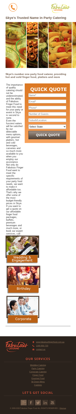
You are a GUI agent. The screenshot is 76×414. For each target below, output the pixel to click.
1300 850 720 (42, 346)
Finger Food (37, 375)
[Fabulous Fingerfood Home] (60, 8)
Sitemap (63, 408)
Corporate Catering (37, 372)
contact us (40, 349)
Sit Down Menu (38, 382)
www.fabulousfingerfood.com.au (50, 342)
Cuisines (38, 385)
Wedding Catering (38, 365)
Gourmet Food (37, 378)
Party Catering (38, 368)
